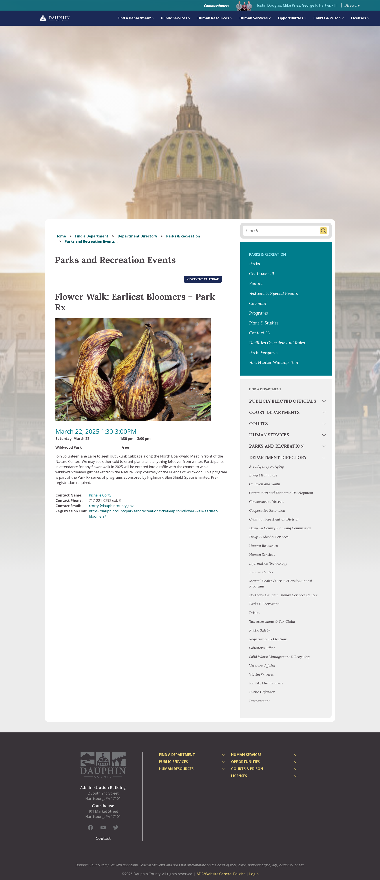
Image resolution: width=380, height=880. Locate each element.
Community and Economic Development (281, 493)
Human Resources (213, 18)
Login (254, 873)
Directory (352, 5)
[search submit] (323, 230)
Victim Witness (261, 674)
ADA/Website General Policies (221, 873)
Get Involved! (261, 273)
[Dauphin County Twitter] (115, 827)
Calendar (258, 303)
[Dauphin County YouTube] (103, 827)
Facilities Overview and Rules (277, 342)
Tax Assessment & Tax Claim (272, 621)
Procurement (259, 700)
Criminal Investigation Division (274, 519)
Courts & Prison (327, 18)
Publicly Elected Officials (282, 401)
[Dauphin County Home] (103, 765)
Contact (103, 838)
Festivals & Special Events (273, 293)
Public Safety (259, 630)
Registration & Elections (268, 639)
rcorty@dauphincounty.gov (111, 505)
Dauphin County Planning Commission (280, 528)
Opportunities (290, 18)
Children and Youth (264, 484)
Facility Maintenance (266, 683)
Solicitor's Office (262, 648)
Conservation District (266, 501)
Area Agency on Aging (266, 466)
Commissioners (216, 5)
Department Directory (137, 236)
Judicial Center (261, 572)
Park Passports (263, 352)
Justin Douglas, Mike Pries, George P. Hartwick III (297, 5)
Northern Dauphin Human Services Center (283, 595)
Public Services (174, 18)
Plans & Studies (263, 323)
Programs (258, 313)
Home (60, 236)
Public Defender (262, 692)
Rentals (256, 283)
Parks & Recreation (183, 236)
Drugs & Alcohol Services (269, 537)
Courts (258, 423)
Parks (254, 263)
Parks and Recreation (276, 446)
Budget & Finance (263, 475)
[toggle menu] (324, 402)
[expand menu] (153, 18)
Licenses (358, 18)
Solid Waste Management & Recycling (279, 656)
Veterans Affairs (262, 665)
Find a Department (134, 18)
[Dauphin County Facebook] (90, 827)
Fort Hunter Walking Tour (274, 362)
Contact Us (259, 332)
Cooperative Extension (267, 510)
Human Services (253, 18)
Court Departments (274, 412)
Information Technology (268, 563)
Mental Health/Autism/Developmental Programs (280, 583)
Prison (254, 612)
